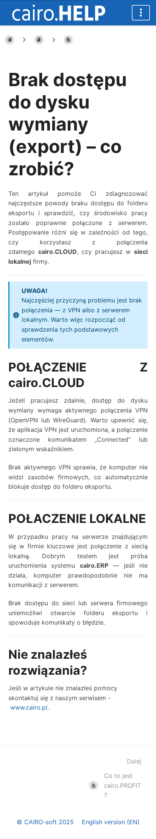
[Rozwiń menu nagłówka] (141, 12)
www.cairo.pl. (29, 707)
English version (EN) (111, 822)
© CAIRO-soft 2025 (45, 822)
